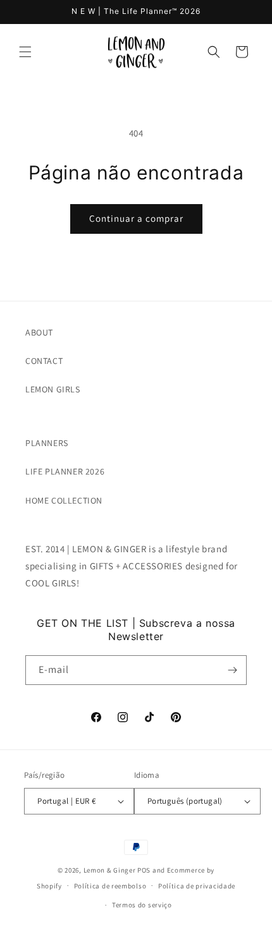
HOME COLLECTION (63, 500)
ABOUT (39, 332)
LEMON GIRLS (52, 389)
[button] (25, 52)
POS (144, 870)
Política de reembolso (110, 885)
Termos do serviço (142, 904)
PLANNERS (46, 443)
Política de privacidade (196, 885)
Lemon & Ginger (109, 870)
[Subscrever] (232, 670)
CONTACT (44, 360)
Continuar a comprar (136, 218)
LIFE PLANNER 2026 (64, 471)
